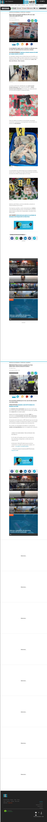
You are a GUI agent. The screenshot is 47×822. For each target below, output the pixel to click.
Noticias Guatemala (14, 12)
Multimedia (5, 802)
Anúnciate (41, 801)
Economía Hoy (6, 5)
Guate (16, 5)
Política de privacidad (39, 804)
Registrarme (10, 1)
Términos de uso (40, 806)
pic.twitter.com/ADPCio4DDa (22, 446)
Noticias (12, 5)
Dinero (19, 5)
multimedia (41, 5)
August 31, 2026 (14, 450)
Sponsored (10, 802)
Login (6, 1)
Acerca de (41, 803)
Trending (36, 5)
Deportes (23, 5)
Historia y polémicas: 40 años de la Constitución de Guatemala (20, 316)
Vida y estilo (31, 5)
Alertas (28, 12)
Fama (27, 5)
